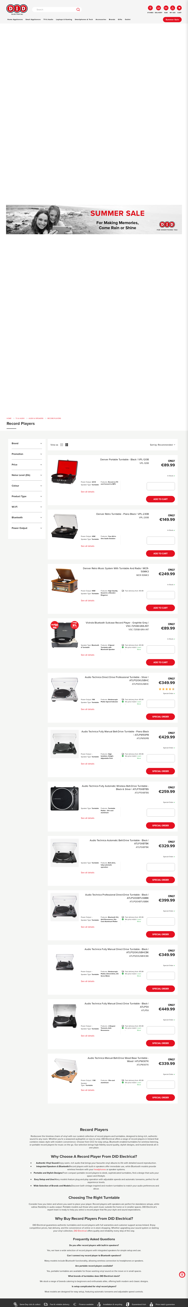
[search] (78, 9)
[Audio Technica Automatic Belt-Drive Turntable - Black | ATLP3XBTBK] (65, 853)
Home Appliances (15, 19)
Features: (104, 1080)
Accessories (101, 19)
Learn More (139, 648)
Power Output (86, 482)
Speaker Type (86, 484)
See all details (87, 491)
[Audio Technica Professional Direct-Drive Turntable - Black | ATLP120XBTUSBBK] (65, 907)
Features (104, 482)
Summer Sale (172, 19)
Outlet (127, 19)
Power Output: (86, 1080)
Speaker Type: (84, 1084)
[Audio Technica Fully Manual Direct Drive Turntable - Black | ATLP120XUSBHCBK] (65, 962)
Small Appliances (33, 19)
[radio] (61, 444)
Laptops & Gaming (64, 19)
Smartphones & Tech (84, 19)
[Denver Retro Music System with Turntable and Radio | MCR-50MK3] (65, 581)
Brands (112, 19)
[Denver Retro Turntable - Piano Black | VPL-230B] (65, 526)
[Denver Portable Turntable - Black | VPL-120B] (65, 472)
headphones (100, 1169)
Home (9, 418)
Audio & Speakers (36, 418)
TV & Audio (48, 19)
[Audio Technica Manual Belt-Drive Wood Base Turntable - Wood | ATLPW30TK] (65, 1070)
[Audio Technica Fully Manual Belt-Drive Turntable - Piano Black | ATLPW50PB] (65, 744)
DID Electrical (80, 1230)
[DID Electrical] (17, 9)
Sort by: (161, 444)
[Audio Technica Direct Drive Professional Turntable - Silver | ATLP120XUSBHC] (65, 690)
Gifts (120, 19)
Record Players (54, 418)
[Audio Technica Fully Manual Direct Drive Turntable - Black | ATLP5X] (65, 1016)
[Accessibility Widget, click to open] (182, 1275)
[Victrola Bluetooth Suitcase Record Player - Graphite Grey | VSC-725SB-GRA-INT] (65, 635)
